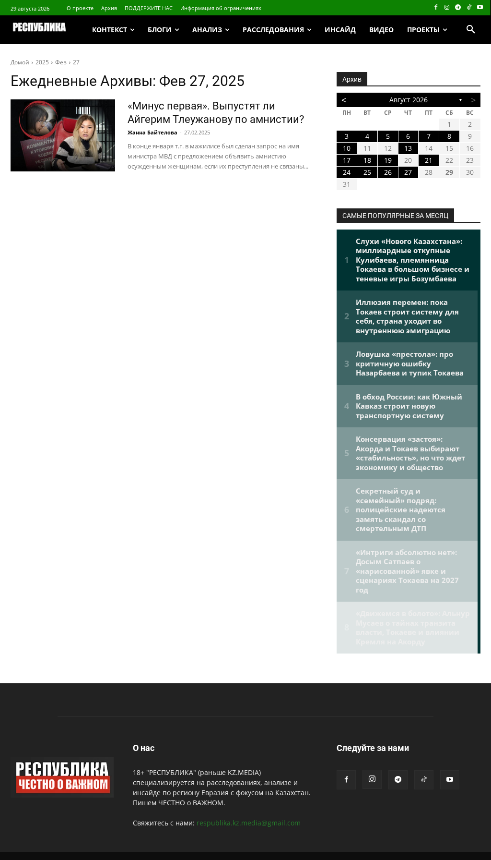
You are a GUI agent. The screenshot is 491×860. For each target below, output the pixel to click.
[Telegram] (458, 7)
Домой (20, 62)
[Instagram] (447, 7)
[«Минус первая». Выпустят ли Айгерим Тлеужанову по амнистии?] (63, 135)
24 (347, 172)
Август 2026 (408, 99)
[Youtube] (479, 7)
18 (367, 160)
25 (367, 172)
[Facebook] (436, 7)
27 (76, 62)
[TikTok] (468, 7)
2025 (42, 62)
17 (347, 160)
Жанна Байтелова (152, 132)
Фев (61, 62)
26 (388, 172)
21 (429, 160)
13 (408, 148)
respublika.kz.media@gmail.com (249, 822)
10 (347, 148)
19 (388, 160)
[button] (470, 29)
